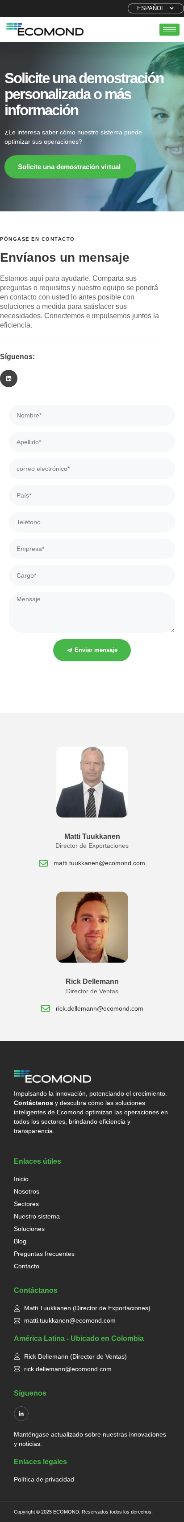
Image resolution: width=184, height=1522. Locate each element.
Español (150, 8)
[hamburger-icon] (169, 30)
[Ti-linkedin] (21, 1413)
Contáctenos (33, 1102)
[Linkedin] (8, 378)
